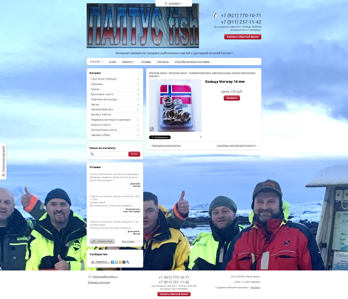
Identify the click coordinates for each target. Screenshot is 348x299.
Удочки (95, 104)
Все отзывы (128, 241)
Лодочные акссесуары (104, 99)
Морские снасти (100, 124)
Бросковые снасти (102, 94)
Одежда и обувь (100, 135)
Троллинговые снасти (104, 129)
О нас (112, 61)
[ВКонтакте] (113, 262)
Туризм (95, 89)
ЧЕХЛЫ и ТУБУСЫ (101, 114)
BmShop (255, 287)
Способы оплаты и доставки (192, 61)
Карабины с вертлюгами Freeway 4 (236, 145)
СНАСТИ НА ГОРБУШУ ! (104, 79)
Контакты (163, 61)
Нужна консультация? (3, 159)
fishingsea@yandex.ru (105, 276)
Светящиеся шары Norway (166, 145)
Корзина (174, 3)
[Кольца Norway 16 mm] (175, 105)
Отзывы (146, 61)
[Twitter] (116, 262)
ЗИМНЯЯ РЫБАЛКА (102, 109)
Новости (127, 61)
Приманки (97, 84)
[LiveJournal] (128, 262)
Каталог (95, 61)
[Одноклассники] (120, 262)
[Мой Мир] (124, 262)
